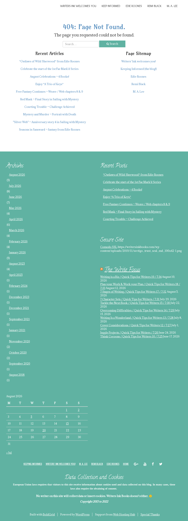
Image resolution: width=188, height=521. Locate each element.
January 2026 (17, 252)
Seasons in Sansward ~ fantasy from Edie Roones (49, 129)
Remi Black (154, 6)
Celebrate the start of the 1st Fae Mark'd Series (50, 69)
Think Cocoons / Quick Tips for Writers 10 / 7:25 (131, 336)
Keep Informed (111, 6)
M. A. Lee (172, 6)
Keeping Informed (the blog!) (139, 69)
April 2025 (16, 275)
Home (126, 464)
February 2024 (18, 286)
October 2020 (18, 352)
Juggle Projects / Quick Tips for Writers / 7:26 (129, 332)
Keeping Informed (33, 464)
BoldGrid (49, 514)
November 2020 (19, 341)
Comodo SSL (108, 247)
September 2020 (19, 363)
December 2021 (19, 308)
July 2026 (15, 186)
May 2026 (15, 208)
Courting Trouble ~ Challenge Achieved (49, 107)
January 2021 (17, 330)
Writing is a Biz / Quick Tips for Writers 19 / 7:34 (131, 277)
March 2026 (16, 230)
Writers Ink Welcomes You (78, 6)
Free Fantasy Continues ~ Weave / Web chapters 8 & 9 (49, 91)
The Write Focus (122, 270)
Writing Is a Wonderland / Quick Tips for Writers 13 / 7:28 (136, 317)
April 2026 (16, 219)
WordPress (82, 514)
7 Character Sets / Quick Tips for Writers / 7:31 (129, 299)
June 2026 (15, 197)
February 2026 (18, 241)
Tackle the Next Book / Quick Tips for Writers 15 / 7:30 (135, 303)
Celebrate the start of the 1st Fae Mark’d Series (132, 182)
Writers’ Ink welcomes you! (60, 464)
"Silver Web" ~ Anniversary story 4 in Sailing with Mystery (49, 122)
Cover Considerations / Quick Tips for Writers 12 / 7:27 (135, 325)
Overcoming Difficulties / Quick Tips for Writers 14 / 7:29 (137, 310)
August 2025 (17, 263)
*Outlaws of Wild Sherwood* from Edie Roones (49, 61)
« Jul (9, 452)
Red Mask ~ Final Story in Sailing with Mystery (49, 99)
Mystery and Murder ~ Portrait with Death (49, 114)
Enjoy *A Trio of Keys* (49, 84)
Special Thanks (150, 514)
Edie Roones (134, 6)
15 (67, 423)
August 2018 (17, 374)
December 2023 (19, 297)
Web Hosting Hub (124, 514)
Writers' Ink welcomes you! (138, 61)
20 (44, 430)
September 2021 (19, 319)
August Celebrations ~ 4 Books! (49, 76)
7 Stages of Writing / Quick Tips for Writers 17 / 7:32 (133, 291)
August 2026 (17, 174)
